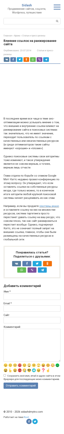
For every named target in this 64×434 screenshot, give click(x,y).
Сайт (6, 315)
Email (8, 303)
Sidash (27, 5)
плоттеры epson (49, 206)
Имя (7, 291)
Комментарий (12, 327)
